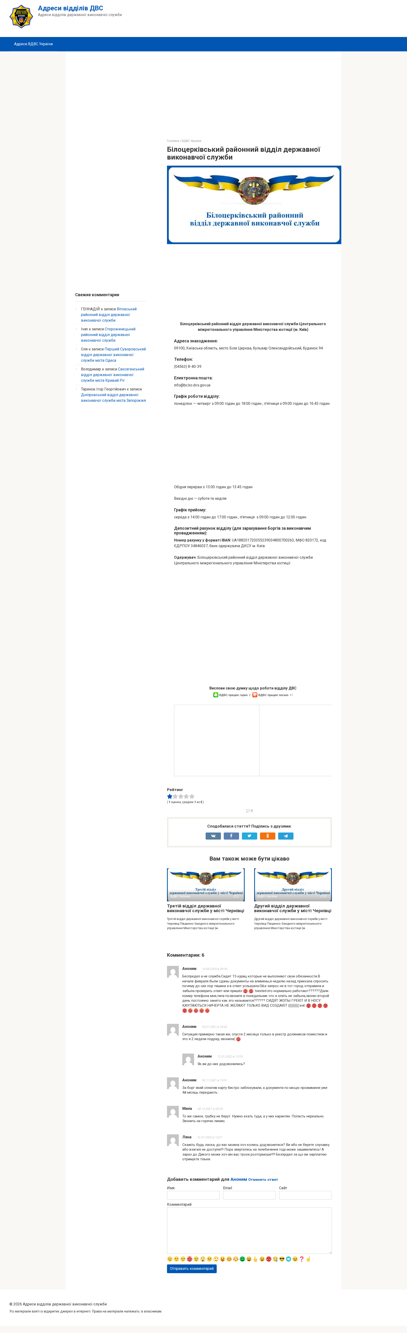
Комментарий (179, 1204)
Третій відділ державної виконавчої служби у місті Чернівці (205, 908)
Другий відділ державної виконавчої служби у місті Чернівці (292, 908)
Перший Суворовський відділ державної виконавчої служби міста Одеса (113, 355)
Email (227, 1188)
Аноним (239, 1179)
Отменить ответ (263, 1179)
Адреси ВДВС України (33, 44)
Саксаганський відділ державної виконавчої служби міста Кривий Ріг (112, 375)
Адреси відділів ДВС (70, 8)
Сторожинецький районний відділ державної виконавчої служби (108, 335)
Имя (171, 1188)
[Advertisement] (203, 91)
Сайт (283, 1188)
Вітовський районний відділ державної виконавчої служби (109, 315)
